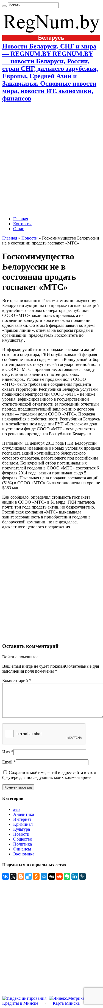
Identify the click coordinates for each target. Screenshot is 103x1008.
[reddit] (59, 876)
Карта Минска (66, 1003)
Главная (20, 218)
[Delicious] (28, 876)
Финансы (22, 849)
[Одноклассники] (36, 876)
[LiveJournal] (82, 876)
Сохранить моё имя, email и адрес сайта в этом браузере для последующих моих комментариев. (49, 775)
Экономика (23, 854)
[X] (13, 876)
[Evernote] (67, 876)
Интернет (22, 819)
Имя (6, 751)
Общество (22, 839)
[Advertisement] (51, 159)
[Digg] (51, 876)
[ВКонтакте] (5, 876)
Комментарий (16, 680)
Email (7, 762)
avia (16, 809)
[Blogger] (21, 876)
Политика (22, 844)
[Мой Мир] (44, 876)
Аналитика (23, 814)
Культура (21, 829)
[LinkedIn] (74, 876)
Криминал (23, 824)
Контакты (22, 223)
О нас (18, 228)
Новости (29, 238)
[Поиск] (4, 6)
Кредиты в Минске (20, 1003)
